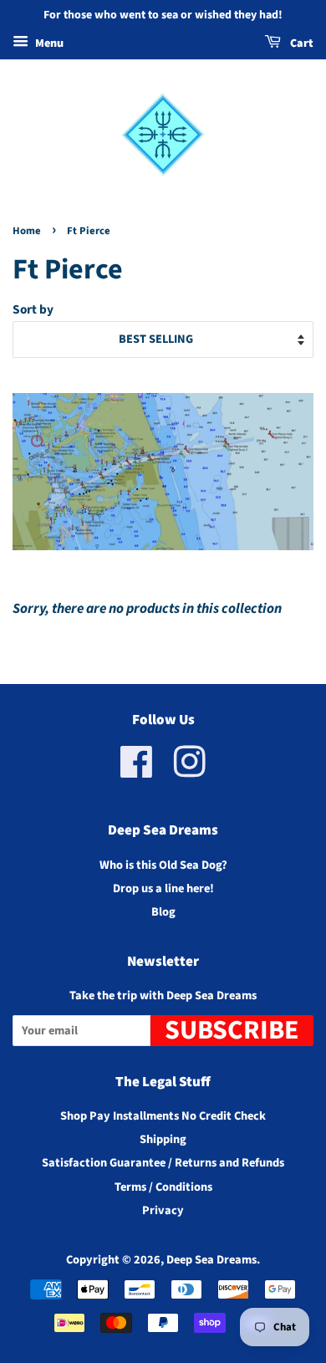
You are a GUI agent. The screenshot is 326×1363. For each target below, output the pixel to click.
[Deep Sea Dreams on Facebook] (137, 771)
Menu (48, 43)
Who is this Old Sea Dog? (163, 865)
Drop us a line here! (163, 888)
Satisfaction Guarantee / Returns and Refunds (163, 1163)
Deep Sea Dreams (211, 1260)
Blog (163, 912)
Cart (300, 43)
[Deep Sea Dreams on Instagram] (189, 771)
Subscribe (232, 1030)
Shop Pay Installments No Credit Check (163, 1116)
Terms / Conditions (163, 1187)
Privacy (163, 1210)
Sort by (33, 309)
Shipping (163, 1139)
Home (27, 230)
